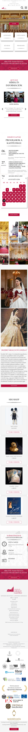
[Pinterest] (11, 5)
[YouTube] (12, 5)
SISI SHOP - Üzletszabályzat (19, 643)
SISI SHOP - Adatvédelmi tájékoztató (13, 645)
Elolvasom (14, 385)
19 (10, 197)
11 (7, 193)
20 (14, 197)
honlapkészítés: (17, 646)
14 (17, 193)
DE (19, 5)
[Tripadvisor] (14, 5)
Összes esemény (14, 214)
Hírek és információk (14, 84)
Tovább (14, 23)
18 (7, 197)
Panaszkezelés (14, 604)
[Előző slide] (1, 24)
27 (14, 200)
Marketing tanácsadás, (7, 646)
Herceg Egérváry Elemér (14, 617)
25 (7, 200)
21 (17, 197)
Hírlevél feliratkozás (14, 612)
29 (20, 200)
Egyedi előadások (14, 18)
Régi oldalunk (14, 607)
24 (4, 200)
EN (18, 5)
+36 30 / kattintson (16, 634)
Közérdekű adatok (14, 601)
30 (24, 200)
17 (4, 197)
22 (20, 197)
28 (17, 200)
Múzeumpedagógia (14, 618)
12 (10, 193)
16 (24, 193)
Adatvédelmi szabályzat (7, 643)
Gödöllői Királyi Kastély (14, 3)
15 (20, 193)
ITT (9, 561)
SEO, (13, 646)
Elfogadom (14, 729)
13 (14, 193)
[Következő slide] (26, 24)
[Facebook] (8, 5)
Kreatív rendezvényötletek (14, 615)
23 (24, 197)
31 (4, 204)
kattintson (16, 635)
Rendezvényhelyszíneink (14, 614)
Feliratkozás (14, 68)
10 (4, 193)
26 (10, 200)
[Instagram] (10, 5)
